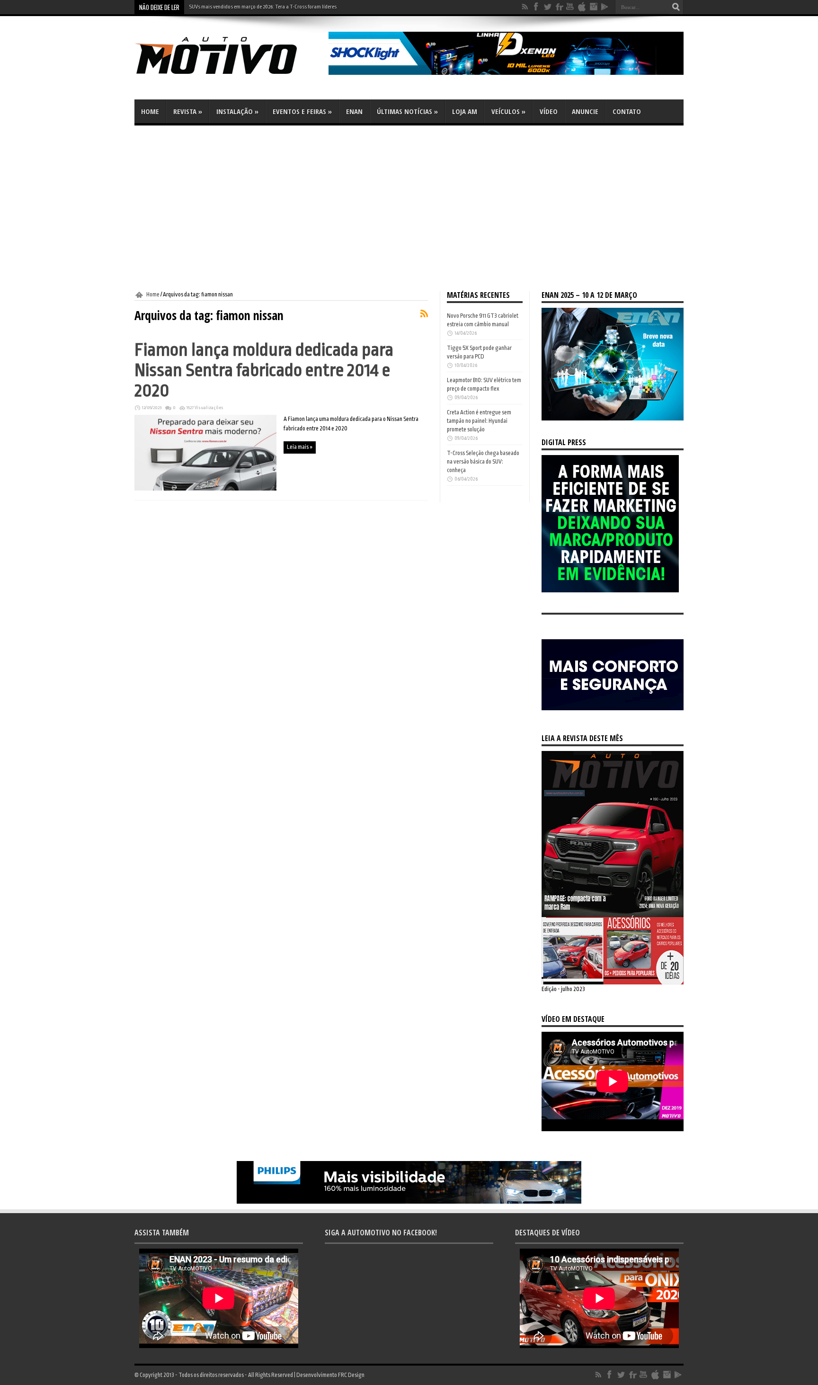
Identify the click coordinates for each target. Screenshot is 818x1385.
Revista (187, 111)
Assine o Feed (424, 313)
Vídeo (549, 111)
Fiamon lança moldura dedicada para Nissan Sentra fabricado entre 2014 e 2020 (263, 370)
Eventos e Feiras (302, 111)
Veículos (508, 111)
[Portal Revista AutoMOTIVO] (229, 76)
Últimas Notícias (407, 111)
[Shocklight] (506, 73)
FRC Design (351, 1375)
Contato (627, 111)
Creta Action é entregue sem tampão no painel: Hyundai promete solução (479, 421)
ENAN (354, 111)
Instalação (237, 111)
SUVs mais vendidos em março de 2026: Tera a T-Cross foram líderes (263, 7)
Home (150, 111)
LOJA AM (464, 111)
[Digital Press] (610, 590)
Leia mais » (299, 447)
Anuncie (585, 111)
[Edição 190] (613, 982)
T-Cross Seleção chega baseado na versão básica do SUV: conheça (483, 462)
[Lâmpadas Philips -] (409, 1201)
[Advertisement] (409, 208)
